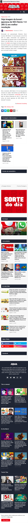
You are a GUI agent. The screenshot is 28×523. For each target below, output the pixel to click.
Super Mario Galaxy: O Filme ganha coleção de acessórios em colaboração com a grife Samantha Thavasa (21, 419)
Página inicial (4, 16)
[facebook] (7, 377)
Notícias (9, 106)
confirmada (17, 94)
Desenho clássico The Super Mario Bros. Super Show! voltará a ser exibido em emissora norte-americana (7, 444)
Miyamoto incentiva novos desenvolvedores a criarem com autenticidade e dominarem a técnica (7, 487)
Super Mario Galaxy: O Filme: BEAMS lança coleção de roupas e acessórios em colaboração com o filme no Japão (6, 400)
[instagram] (17, 377)
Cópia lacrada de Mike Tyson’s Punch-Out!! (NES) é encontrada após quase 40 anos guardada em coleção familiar (7, 157)
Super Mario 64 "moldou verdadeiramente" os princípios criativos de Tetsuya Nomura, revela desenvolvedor (7, 274)
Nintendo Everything (22, 103)
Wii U (12, 106)
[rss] (20, 377)
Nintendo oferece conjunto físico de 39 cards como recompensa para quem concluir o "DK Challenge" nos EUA (17, 328)
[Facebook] (2, 110)
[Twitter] (5, 110)
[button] (24, 1)
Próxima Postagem (21, 186)
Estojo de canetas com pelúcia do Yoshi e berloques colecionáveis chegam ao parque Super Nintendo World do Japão (18, 291)
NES (9, 16)
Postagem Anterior (6, 186)
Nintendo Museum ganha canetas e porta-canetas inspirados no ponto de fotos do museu (18, 309)
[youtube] (14, 377)
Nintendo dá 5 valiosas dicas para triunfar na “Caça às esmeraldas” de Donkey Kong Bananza (20, 505)
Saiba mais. (10, 517)
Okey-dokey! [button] (6, 520)
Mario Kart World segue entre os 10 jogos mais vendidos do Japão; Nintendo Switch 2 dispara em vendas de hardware (17, 301)
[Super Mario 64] (7, 267)
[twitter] (10, 377)
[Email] (14, 110)
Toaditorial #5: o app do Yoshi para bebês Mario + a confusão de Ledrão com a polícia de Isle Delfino (7, 505)
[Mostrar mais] (17, 110)
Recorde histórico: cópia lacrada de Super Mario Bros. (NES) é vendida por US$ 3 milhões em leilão (20, 133)
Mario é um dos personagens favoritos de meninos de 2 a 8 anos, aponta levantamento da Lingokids (7, 256)
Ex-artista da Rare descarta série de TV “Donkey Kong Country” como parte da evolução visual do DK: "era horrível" (21, 445)
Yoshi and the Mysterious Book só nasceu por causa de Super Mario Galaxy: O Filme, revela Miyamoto (20, 399)
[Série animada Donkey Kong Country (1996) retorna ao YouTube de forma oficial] (21, 455)
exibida (8, 43)
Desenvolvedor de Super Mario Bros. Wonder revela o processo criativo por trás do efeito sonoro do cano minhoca (21, 256)
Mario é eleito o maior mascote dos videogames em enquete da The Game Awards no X (20, 274)
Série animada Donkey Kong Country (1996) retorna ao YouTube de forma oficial (20, 462)
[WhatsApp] (8, 110)
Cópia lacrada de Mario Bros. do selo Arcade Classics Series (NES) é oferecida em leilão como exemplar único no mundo (7, 134)
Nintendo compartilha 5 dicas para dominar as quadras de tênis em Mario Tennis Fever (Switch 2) (20, 487)
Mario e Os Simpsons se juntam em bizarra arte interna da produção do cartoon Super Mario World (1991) (7, 463)
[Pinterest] (11, 110)
